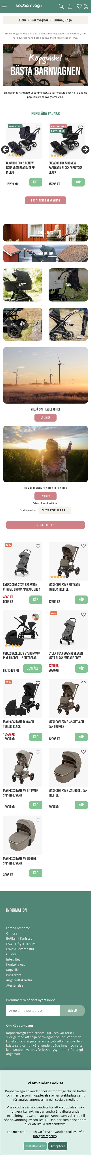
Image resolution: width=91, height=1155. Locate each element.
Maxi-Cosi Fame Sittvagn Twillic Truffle (64, 587)
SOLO (68, 324)
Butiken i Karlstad (19, 938)
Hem (22, 20)
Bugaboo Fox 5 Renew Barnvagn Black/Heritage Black (65, 168)
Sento (22, 285)
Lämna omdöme (18, 928)
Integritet (13, 959)
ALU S (23, 324)
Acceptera (57, 1146)
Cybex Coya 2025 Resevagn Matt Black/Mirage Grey (66, 655)
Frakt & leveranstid (20, 949)
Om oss (11, 933)
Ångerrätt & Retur (19, 980)
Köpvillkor (13, 970)
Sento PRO (45, 253)
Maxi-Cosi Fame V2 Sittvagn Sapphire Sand (20, 793)
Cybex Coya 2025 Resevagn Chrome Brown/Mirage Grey (21, 587)
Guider (11, 954)
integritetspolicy (45, 1136)
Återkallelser (15, 985)
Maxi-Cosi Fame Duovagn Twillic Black (18, 724)
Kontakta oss (15, 964)
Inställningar (35, 1146)
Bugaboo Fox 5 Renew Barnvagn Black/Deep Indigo (20, 168)
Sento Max (45, 232)
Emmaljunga (63, 20)
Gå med (72, 1010)
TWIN (68, 285)
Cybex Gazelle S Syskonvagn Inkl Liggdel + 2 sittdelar (21, 655)
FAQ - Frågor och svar (22, 944)
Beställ (32, 668)
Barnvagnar (40, 20)
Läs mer (45, 418)
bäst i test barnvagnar (45, 200)
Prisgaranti (14, 975)
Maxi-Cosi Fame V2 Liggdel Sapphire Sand (19, 861)
